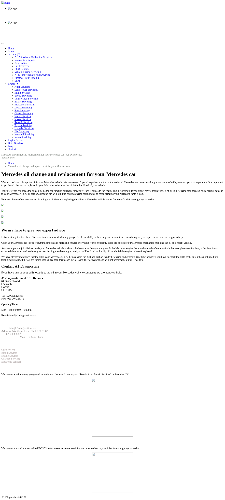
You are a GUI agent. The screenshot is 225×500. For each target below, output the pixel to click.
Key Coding (20, 63)
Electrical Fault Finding (26, 77)
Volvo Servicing (22, 137)
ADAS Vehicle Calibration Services (33, 57)
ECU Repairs (21, 69)
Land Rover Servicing (26, 89)
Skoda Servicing (23, 95)
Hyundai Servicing (24, 128)
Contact (12, 149)
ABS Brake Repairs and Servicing (32, 74)
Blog (10, 146)
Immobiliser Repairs (24, 60)
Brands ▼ (13, 83)
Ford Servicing (22, 110)
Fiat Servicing (21, 131)
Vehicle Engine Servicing (27, 72)
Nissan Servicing (23, 119)
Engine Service (16, 140)
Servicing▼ (14, 54)
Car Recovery (21, 66)
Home (11, 48)
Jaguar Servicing (23, 107)
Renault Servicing (23, 122)
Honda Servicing (23, 116)
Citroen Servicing (23, 113)
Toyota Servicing (23, 125)
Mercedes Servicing (24, 104)
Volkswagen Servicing (26, 98)
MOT (17, 80)
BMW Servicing (23, 101)
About (11, 51)
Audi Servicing (22, 86)
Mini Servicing (22, 92)
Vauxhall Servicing (24, 134)
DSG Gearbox (15, 143)
